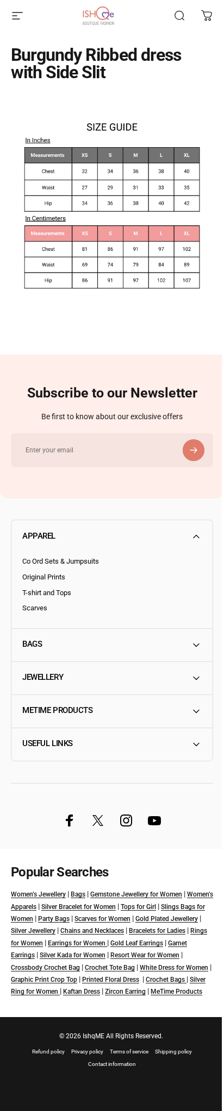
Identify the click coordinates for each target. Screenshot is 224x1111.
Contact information (108, 1068)
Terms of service (125, 1055)
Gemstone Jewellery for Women (136, 886)
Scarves (34, 608)
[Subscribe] (193, 450)
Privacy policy (83, 1055)
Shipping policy (169, 1055)
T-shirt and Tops (46, 593)
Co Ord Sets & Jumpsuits (60, 561)
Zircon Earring (31, 996)
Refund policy (44, 1055)
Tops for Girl (166, 898)
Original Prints (43, 577)
